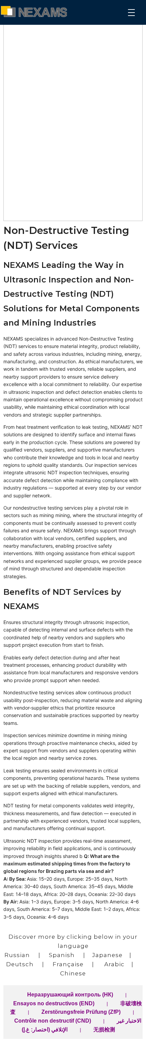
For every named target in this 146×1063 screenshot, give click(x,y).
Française (68, 964)
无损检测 (104, 1029)
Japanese (107, 955)
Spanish (62, 955)
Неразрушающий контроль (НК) (70, 994)
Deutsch (20, 964)
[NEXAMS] (36, 11)
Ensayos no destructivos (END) (53, 1003)
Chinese (73, 973)
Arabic (114, 964)
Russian (17, 955)
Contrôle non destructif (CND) (52, 1021)
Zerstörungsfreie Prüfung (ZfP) (81, 1012)
